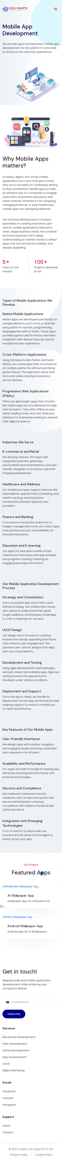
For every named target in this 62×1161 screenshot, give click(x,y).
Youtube (7, 1098)
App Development (14, 1057)
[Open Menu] (55, 9)
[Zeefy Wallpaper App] (17, 917)
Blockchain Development (18, 1037)
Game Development (15, 1050)
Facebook (9, 1091)
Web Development (14, 1044)
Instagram (9, 1105)
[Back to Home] (14, 9)
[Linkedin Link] (25, 958)
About (6, 1126)
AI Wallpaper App (20, 896)
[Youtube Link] (49, 958)
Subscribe (13, 1014)
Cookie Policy (43, 1155)
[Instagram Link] (37, 958)
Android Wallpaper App (25, 926)
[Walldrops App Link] (20, 886)
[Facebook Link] (13, 958)
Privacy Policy (19, 1155)
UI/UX (6, 1064)
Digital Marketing (13, 1070)
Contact (7, 1132)
